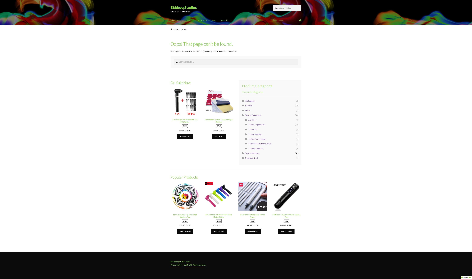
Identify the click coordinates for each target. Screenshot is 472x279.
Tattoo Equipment (253, 115)
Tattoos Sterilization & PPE (260, 143)
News (214, 20)
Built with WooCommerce (195, 265)
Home (176, 29)
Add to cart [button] (219, 136)
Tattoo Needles (255, 134)
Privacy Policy (176, 265)
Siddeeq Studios (184, 7)
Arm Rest (252, 120)
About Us (224, 20)
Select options (184, 136)
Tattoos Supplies (255, 148)
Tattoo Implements (256, 124)
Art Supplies (250, 101)
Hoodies (248, 105)
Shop (188, 20)
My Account (202, 20)
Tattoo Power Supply (257, 139)
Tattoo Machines (252, 153)
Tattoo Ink (253, 129)
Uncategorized (251, 158)
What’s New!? (176, 20)
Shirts (247, 110)
